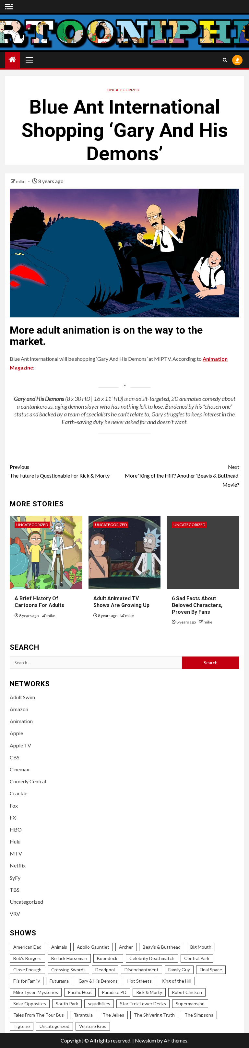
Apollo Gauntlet (93, 947)
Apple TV (20, 745)
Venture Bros (92, 1026)
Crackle (18, 793)
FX (13, 817)
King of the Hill (176, 981)
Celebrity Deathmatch (151, 958)
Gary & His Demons (98, 981)
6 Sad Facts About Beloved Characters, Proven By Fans (197, 605)
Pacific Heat (80, 992)
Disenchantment (141, 969)
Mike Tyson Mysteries (35, 992)
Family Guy (179, 969)
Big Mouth (200, 947)
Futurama (59, 981)
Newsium (145, 1040)
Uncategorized (123, 89)
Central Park (196, 958)
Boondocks (108, 958)
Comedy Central (28, 781)
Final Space (211, 969)
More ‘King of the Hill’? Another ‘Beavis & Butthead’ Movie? (182, 475)
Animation (21, 721)
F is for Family (26, 981)
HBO (16, 829)
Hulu (15, 841)
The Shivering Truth (154, 1015)
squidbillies (99, 1003)
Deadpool (105, 969)
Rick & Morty (149, 992)
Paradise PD (114, 992)
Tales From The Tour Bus (38, 1015)
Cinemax (19, 769)
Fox (14, 805)
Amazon (19, 709)
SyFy (15, 878)
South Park (67, 1003)
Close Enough (27, 969)
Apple (16, 733)
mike (21, 181)
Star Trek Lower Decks (143, 1003)
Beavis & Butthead (162, 947)
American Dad (27, 947)
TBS (14, 890)
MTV (16, 853)
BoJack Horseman (69, 958)
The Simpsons (198, 1015)
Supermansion (190, 1003)
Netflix (18, 865)
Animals (59, 947)
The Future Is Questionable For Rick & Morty (60, 471)
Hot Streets (139, 981)
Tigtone (21, 1026)
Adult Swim (22, 697)
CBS (14, 757)
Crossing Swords (68, 969)
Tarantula (83, 1015)
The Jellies (113, 1015)
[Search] (225, 60)
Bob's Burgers (27, 958)
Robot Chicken (187, 992)
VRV (15, 913)
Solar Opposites (29, 1003)
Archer (126, 947)
